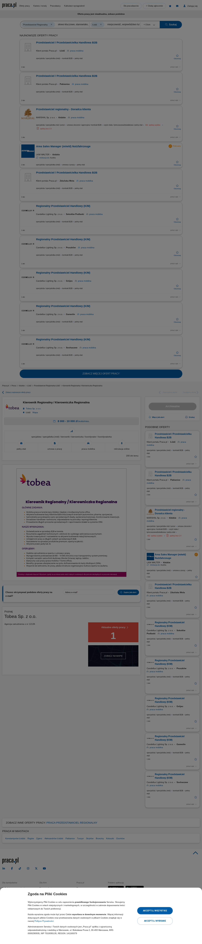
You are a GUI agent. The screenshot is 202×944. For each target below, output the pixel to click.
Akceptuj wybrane (155, 921)
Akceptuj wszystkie (155, 910)
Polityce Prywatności (44, 921)
